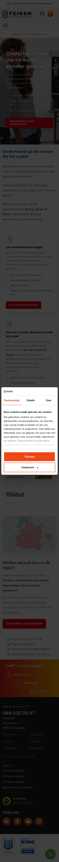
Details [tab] (31, 400)
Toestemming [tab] (11, 400)
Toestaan (29, 456)
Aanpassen (27, 467)
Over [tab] (48, 400)
